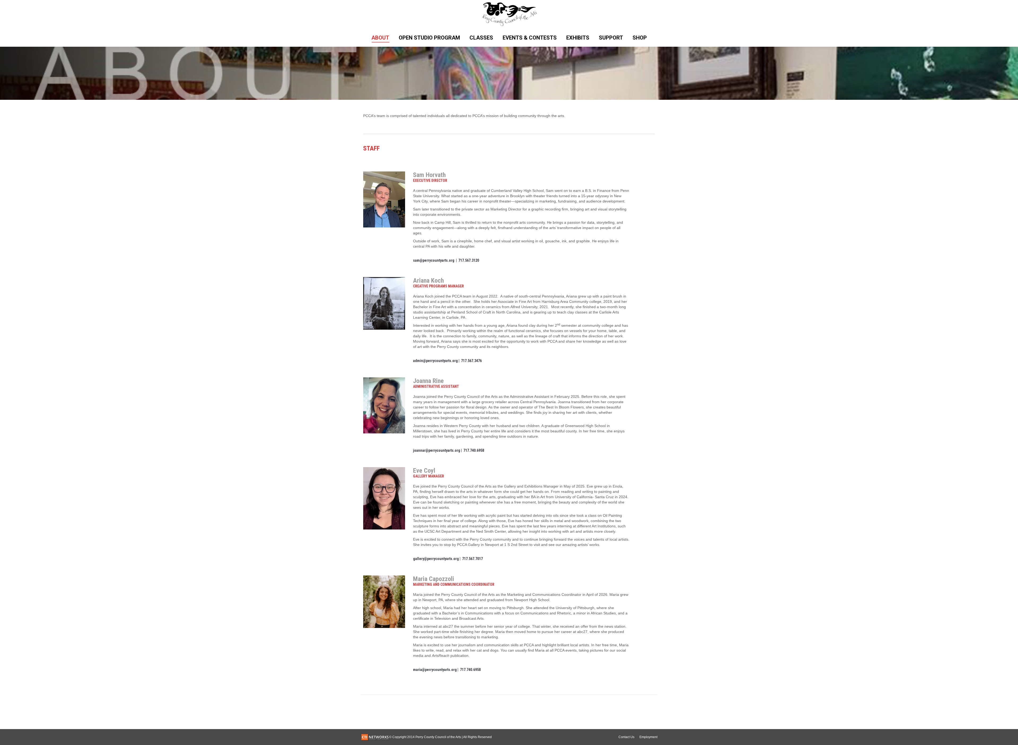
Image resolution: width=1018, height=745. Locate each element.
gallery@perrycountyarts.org (436, 559)
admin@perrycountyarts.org (435, 361)
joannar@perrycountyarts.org (436, 450)
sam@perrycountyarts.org (433, 260)
